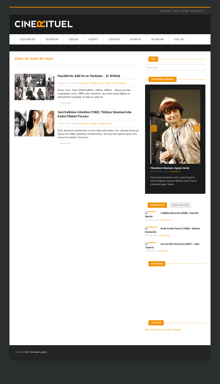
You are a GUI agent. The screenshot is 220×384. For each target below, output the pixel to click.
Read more (65, 103)
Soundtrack (157, 205)
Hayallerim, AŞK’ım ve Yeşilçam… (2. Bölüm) (89, 75)
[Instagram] (53, 47)
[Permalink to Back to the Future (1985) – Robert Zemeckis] (153, 228)
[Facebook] (76, 47)
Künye (176, 11)
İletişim (184, 11)
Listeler (114, 39)
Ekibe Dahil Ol (197, 11)
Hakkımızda (165, 11)
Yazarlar (157, 39)
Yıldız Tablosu (180, 205)
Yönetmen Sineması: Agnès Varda (169, 168)
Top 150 (179, 39)
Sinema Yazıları (104, 83)
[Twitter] (68, 47)
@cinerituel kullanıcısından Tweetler (163, 329)
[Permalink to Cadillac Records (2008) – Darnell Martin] (153, 212)
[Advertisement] (62, 375)
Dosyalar (52, 39)
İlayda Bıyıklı (175, 171)
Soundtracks (166, 220)
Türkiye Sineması (119, 83)
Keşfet (93, 39)
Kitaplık (135, 39)
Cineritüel (18, 352)
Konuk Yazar (83, 83)
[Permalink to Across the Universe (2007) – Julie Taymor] (153, 243)
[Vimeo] (61, 47)
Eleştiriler (27, 39)
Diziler (73, 39)
